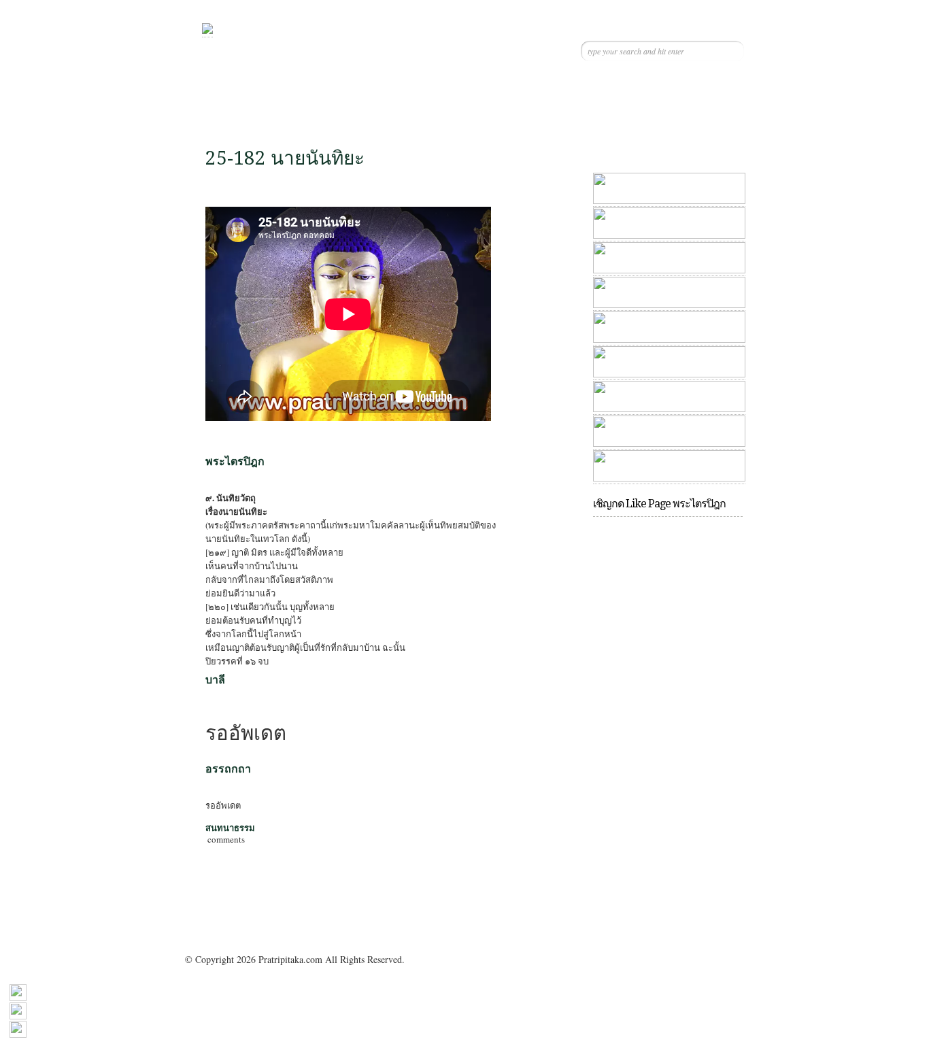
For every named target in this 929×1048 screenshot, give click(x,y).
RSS (710, 106)
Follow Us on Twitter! (619, 106)
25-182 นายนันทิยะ (285, 158)
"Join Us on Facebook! (665, 106)
